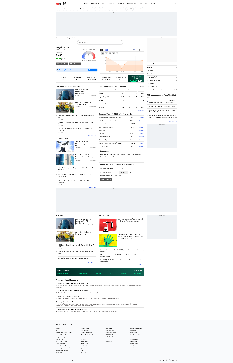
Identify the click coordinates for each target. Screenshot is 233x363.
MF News (107, 339)
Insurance (89, 9)
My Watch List (133, 332)
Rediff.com (121, 360)
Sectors (72, 9)
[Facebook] (166, 360)
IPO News (65, 341)
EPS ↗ (112, 273)
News (110, 3)
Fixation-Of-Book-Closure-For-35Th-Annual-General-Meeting (162, 111)
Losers (104, 9)
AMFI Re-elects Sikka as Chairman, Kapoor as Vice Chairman (84, 144)
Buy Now (133, 80)
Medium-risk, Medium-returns (88, 335)
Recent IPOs (59, 341)
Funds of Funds (84, 341)
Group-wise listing (60, 337)
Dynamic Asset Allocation (87, 348)
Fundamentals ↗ (83, 273)
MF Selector (83, 352)
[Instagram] (169, 360)
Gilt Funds (83, 339)
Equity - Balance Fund (110, 334)
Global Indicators (134, 337)
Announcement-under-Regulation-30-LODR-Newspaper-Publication (162, 101)
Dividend (123, 154)
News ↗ (123, 273)
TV (146, 3)
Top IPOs (61, 339)
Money (120, 3)
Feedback (99, 360)
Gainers (97, 9)
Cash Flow (116, 154)
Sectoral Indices (134, 343)
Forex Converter (134, 339)
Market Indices (133, 341)
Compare (141, 117)
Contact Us (108, 360)
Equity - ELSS (108, 328)
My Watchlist (139, 9)
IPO (57, 339)
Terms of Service (89, 360)
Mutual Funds (80, 9)
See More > (92, 135)
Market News (59, 352)
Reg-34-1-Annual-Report (162, 106)
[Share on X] (163, 360)
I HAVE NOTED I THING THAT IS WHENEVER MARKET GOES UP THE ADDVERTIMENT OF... (130, 236)
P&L (111, 154)
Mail (103, 3)
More (152, 3)
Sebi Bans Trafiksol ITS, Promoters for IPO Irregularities (83, 92)
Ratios (113, 157)
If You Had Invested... (135, 335)
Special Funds (84, 343)
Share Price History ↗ (64, 273)
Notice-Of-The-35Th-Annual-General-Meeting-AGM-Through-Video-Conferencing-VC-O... (163, 117)
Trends (111, 9)
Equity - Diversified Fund (111, 337)
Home (85, 3)
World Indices (133, 345)
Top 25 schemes (85, 330)
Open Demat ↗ (138, 273)
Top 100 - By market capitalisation (64, 348)
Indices (65, 9)
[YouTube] (173, 360)
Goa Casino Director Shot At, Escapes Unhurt (73, 258)
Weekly (65, 332)
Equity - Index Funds (110, 330)
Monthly (70, 332)
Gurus (140, 3)
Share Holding (136, 154)
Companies (63, 38)
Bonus (128, 154)
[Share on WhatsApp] (160, 360)
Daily (62, 332)
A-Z (57, 330)
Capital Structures (105, 157)
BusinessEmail (131, 3)
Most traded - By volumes (62, 345)
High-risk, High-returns (86, 332)
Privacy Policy (77, 360)
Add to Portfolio (106, 179)
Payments (94, 3)
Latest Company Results (62, 350)
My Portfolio (129, 9)
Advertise (68, 360)
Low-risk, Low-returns (86, 337)
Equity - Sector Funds (110, 332)
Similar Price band (60, 343)
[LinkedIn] (176, 360)
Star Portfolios (119, 9)
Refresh (142, 49)
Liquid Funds (84, 345)
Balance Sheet (104, 154)
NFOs (82, 350)
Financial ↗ (99, 273)
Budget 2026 (108, 341)
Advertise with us (134, 348)
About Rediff (59, 360)
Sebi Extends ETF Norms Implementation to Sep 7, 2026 (84, 157)
